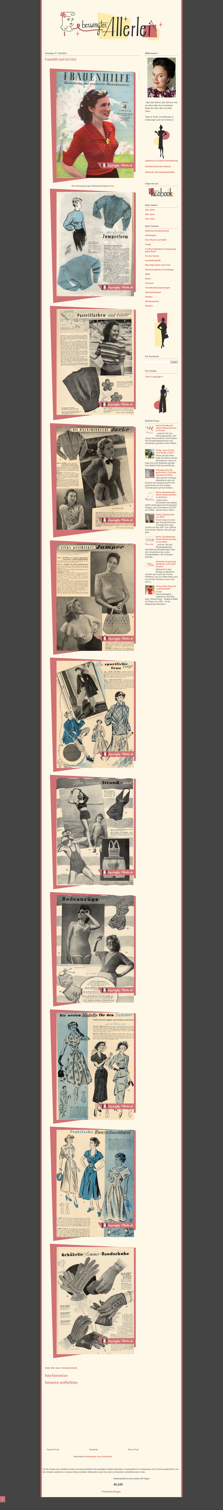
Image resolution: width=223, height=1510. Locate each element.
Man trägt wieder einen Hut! (157, 265)
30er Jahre (150, 210)
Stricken (149, 297)
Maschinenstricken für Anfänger (159, 270)
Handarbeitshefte (69, 1368)
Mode (147, 274)
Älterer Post (133, 1450)
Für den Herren (152, 256)
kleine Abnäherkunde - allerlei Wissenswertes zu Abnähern (166, 494)
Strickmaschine (152, 301)
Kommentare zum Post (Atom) (98, 1456)
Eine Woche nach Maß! (155, 240)
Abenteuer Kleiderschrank (157, 231)
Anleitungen (150, 235)
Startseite (93, 1450)
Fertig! (148, 244)
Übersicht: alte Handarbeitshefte (159, 172)
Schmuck (149, 283)
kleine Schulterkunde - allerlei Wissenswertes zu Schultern (166, 539)
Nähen (148, 279)
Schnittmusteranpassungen (157, 288)
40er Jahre (150, 214)
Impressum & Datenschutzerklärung (161, 161)
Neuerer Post (53, 1450)
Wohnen (149, 306)
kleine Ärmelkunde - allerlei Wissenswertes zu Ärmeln (166, 428)
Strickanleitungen (153, 292)
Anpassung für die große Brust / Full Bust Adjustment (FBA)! (166, 472)
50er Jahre (56, 1368)
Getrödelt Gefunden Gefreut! (158, 166)
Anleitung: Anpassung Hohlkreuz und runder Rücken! (166, 564)
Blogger (117, 1492)
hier (112, 186)
